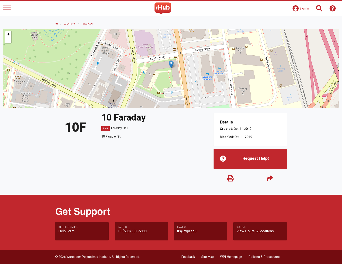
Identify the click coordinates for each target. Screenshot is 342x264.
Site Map (207, 257)
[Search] (319, 9)
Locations (70, 24)
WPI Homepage (231, 257)
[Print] (230, 178)
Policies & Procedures (264, 257)
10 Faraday (87, 24)
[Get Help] (333, 9)
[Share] (270, 178)
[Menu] (7, 9)
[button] (171, 64)
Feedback (188, 257)
